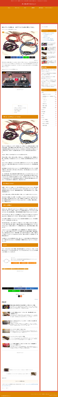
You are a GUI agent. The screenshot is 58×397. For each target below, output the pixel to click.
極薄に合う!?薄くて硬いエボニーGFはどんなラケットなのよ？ (48, 70)
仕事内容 (43, 394)
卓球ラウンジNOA (46, 37)
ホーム (32, 394)
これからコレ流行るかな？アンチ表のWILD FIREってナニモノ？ (48, 77)
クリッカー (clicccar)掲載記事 (48, 40)
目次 (19, 105)
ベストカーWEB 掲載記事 (48, 38)
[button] (32, 57)
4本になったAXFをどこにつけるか (20, 107)
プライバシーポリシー (53, 394)
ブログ (40, 394)
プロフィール (36, 394)
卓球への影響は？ (18, 110)
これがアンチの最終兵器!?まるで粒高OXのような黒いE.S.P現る (48, 74)
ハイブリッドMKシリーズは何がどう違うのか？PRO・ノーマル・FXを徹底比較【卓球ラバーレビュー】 (48, 82)
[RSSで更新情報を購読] (21, 296)
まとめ (16, 112)
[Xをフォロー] (19, 296)
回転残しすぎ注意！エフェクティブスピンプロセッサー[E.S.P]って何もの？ (48, 86)
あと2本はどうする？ (18, 109)
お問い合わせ (47, 394)
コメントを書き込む (20, 381)
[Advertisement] (29, 16)
